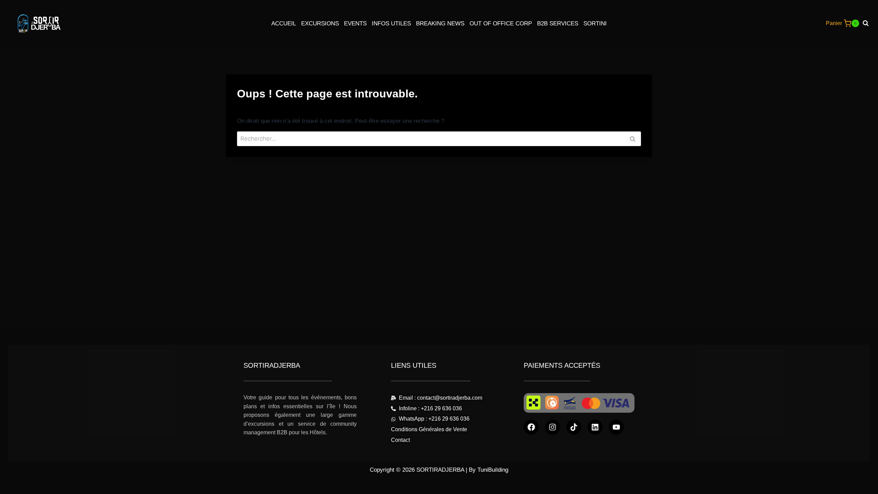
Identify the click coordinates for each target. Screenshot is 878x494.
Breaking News (440, 23)
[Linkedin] (595, 427)
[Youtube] (616, 427)
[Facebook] (531, 427)
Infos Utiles (391, 23)
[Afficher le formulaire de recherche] (868, 23)
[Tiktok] (573, 427)
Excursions (320, 23)
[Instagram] (552, 427)
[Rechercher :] (439, 139)
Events (355, 23)
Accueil (283, 23)
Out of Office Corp (501, 23)
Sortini (595, 23)
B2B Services (557, 23)
